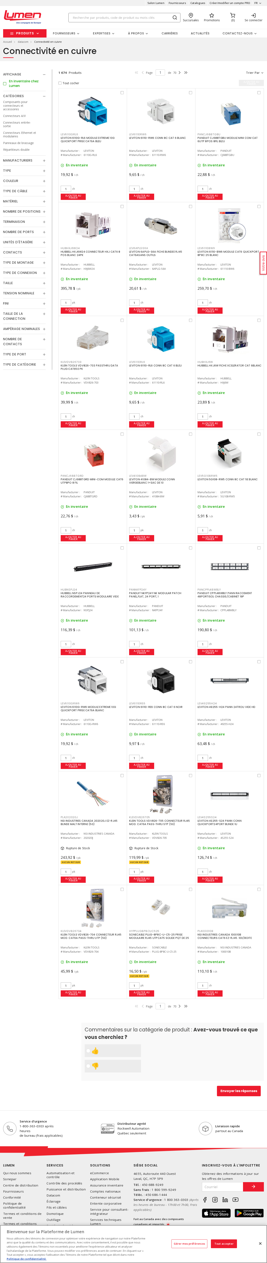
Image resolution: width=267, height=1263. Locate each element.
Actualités (200, 33)
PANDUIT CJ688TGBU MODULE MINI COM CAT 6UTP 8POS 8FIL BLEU (228, 139)
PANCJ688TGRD (72, 476)
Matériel (10, 201)
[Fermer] (260, 1243)
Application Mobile (105, 1179)
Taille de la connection (14, 316)
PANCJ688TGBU (209, 134)
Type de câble (15, 191)
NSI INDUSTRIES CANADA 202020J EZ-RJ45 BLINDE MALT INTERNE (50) (89, 822)
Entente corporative (106, 1203)
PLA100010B (205, 931)
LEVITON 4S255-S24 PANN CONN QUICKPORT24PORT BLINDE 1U (220, 822)
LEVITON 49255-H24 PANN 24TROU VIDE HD (226, 707)
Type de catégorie (19, 364)
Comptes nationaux (105, 1191)
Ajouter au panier (73, 196)
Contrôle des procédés (64, 1183)
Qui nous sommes (17, 1173)
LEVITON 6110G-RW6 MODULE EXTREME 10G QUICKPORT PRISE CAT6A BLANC (88, 708)
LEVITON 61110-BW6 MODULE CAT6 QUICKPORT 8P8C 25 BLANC (228, 253)
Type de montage (18, 263)
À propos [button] (136, 33)
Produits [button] (25, 33)
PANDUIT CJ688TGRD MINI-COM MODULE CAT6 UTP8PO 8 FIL (92, 481)
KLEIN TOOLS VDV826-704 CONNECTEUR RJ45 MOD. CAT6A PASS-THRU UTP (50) (91, 936)
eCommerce (99, 1173)
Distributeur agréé (131, 1123)
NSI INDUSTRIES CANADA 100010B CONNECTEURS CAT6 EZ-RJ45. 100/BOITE (225, 936)
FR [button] (256, 3)
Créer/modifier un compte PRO (230, 3)
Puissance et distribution (66, 1189)
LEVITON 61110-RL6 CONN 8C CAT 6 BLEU (155, 365)
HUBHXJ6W (205, 362)
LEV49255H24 (207, 703)
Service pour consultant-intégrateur (109, 1211)
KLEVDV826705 (139, 817)
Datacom (53, 1195)
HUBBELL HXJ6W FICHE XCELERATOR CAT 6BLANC (229, 365)
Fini (6, 303)
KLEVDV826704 (71, 931)
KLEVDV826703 (71, 362)
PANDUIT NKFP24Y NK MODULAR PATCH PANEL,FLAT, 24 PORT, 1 (155, 594)
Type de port (14, 354)
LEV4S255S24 (207, 817)
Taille (8, 283)
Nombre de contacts (12, 341)
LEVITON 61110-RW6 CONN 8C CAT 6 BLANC (157, 138)
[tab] (24, 74)
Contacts (12, 252)
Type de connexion (20, 273)
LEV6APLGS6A (138, 248)
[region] (133, 1244)
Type (7, 171)
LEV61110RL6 (137, 362)
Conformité (12, 1197)
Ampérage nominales (21, 329)
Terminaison (14, 222)
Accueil (7, 42)
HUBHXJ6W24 (70, 248)
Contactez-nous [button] (238, 33)
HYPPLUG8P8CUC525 (144, 931)
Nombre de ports (18, 232)
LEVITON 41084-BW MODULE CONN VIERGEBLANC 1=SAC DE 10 (152, 481)
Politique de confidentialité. (27, 1258)
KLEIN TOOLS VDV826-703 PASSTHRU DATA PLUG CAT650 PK (89, 367)
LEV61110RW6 (137, 134)
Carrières (170, 33)
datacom (23, 42)
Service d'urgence (33, 1121)
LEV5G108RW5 (207, 476)
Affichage (12, 74)
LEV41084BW (138, 476)
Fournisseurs (177, 3)
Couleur (10, 181)
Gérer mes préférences (189, 1243)
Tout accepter (224, 1243)
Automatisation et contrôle (60, 1175)
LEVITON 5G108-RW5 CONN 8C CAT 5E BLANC (228, 479)
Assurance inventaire (106, 1185)
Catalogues (197, 3)
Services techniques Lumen (106, 1222)
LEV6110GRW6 (70, 703)
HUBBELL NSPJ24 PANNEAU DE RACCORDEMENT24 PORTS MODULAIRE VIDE (90, 594)
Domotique (55, 1214)
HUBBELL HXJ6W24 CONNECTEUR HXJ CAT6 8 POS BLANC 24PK (90, 253)
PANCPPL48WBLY (209, 589)
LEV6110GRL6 (69, 134)
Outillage (53, 1220)
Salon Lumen (155, 3)
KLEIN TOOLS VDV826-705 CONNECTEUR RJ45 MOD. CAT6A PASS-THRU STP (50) (159, 822)
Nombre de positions (22, 211)
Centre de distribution (20, 1185)
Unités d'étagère (18, 242)
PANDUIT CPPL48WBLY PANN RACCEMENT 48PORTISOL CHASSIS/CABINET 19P (225, 594)
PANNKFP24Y (138, 589)
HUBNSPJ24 (69, 589)
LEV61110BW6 (206, 248)
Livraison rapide (227, 1126)
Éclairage (53, 1201)
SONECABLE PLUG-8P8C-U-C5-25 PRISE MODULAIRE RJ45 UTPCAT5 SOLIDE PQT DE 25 (159, 936)
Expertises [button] (102, 33)
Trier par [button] (253, 72)
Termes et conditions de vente (22, 1216)
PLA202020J (69, 817)
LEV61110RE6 (137, 703)
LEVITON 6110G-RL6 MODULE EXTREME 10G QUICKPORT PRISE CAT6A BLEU (88, 139)
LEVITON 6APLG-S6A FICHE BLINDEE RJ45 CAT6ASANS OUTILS (155, 253)
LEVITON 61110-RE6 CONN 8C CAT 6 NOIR (156, 707)
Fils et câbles (57, 1207)
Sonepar (9, 1179)
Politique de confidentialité (14, 1205)
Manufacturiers (18, 160)
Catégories (13, 96)
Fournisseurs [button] (64, 33)
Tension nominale (18, 293)
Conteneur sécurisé (105, 1197)
